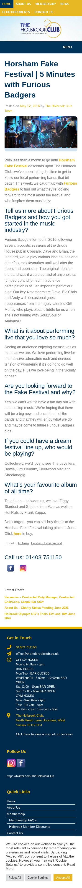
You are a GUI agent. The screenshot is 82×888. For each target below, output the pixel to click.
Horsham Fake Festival (46, 543)
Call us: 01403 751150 (33, 557)
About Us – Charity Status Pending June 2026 (37, 608)
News (64, 4)
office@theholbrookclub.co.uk (37, 653)
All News (23, 543)
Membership (46, 4)
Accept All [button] (63, 877)
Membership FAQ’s (23, 820)
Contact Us (44, 12)
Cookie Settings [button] (38, 877)
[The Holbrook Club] (41, 29)
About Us (23, 4)
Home (6, 4)
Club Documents (16, 12)
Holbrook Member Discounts (29, 826)
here (17, 534)
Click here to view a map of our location (44, 734)
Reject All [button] (14, 877)
